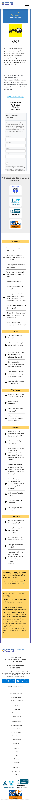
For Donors (16, 706)
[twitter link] (13, 681)
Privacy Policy (16, 771)
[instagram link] (18, 681)
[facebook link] (4, 681)
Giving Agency (16, 739)
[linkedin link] (22, 681)
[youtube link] (8, 681)
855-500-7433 (15, 18)
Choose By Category (16, 700)
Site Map (16, 775)
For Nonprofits (16, 721)
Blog (16, 752)
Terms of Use (16, 767)
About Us (16, 748)
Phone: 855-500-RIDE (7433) (15, 665)
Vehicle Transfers (16, 716)
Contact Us (16, 762)
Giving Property (16, 736)
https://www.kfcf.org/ (15, 97)
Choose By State (16, 697)
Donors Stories (16, 713)
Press (16, 755)
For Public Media (16, 732)
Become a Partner (16, 725)
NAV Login (16, 743)
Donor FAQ (16, 709)
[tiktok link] (27, 681)
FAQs (22, 583)
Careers (16, 759)
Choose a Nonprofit (16, 693)
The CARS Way (16, 729)
